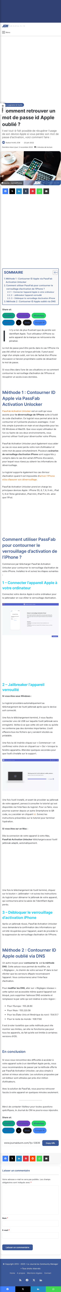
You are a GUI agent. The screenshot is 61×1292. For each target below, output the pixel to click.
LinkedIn (8, 322)
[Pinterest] (32, 191)
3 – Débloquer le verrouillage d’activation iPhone (33, 298)
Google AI (40, 322)
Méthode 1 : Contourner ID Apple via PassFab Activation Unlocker (29, 280)
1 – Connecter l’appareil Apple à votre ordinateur (32, 292)
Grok (27, 322)
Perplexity (23, 315)
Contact (47, 1273)
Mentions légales (34, 1273)
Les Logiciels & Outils (13, 105)
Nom (5, 1218)
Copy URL (50, 1143)
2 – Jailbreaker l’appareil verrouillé (26, 295)
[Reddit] (32, 1158)
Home (12, 1273)
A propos (21, 1273)
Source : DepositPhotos (13, 183)
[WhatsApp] (39, 191)
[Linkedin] (19, 191)
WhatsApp (39, 315)
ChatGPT (8, 315)
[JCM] (13, 26)
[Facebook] (5, 191)
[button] (2, 109)
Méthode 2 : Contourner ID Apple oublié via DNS (31, 301)
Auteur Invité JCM (13, 143)
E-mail (6, 1230)
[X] (12, 191)
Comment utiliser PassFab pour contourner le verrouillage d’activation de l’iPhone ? (29, 287)
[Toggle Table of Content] (54, 272)
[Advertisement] (30, 68)
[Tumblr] (26, 191)
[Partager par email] (46, 191)
